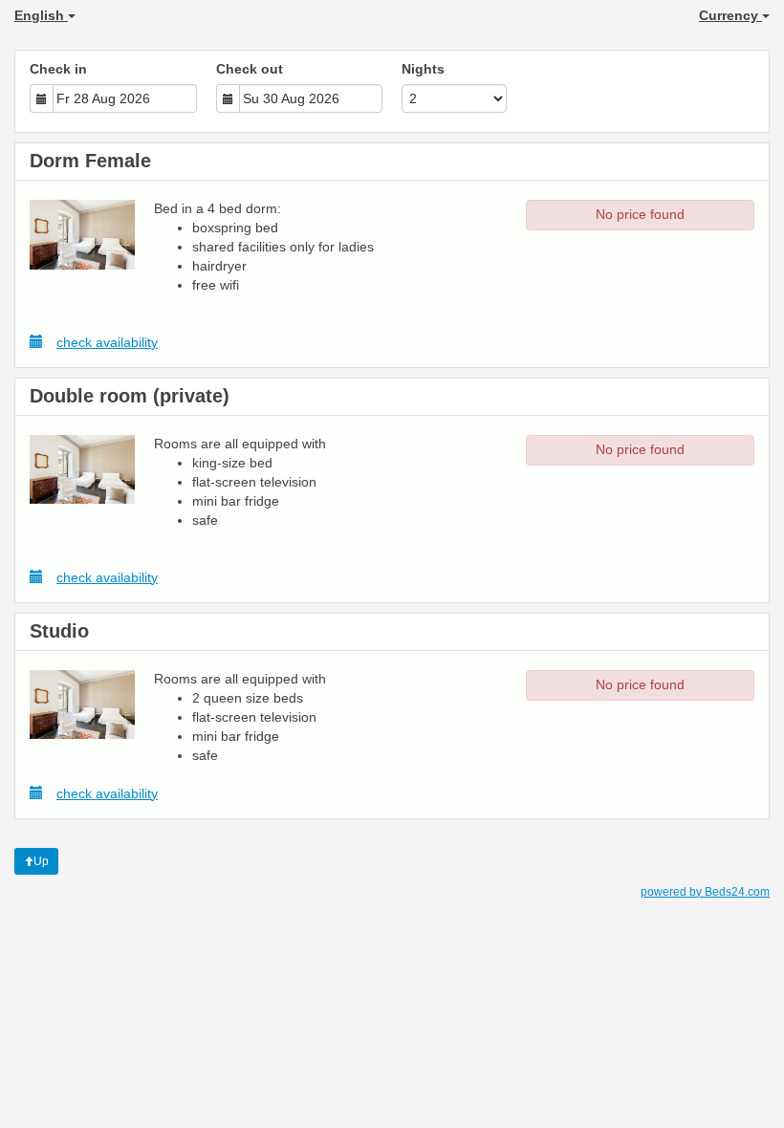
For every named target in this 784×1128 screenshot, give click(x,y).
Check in (58, 68)
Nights (423, 68)
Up (41, 861)
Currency (730, 15)
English (41, 15)
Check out (249, 68)
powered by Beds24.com (705, 892)
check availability (107, 342)
